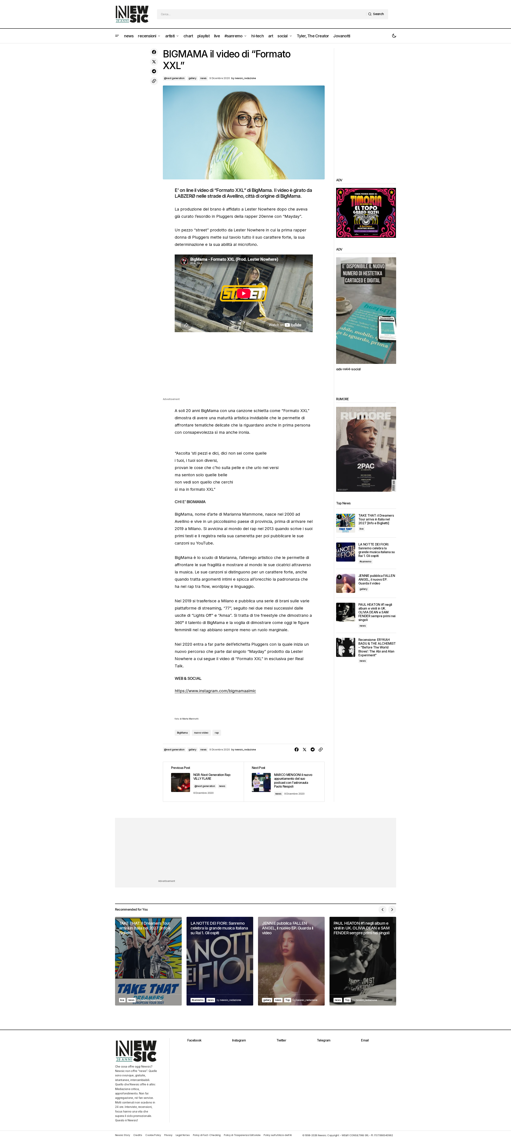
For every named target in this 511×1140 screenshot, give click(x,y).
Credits (137, 1135)
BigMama (182, 732)
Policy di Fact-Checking (207, 1135)
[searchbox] (261, 14)
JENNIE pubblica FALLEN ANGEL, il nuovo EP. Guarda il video (376, 579)
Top (287, 1000)
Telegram (323, 1040)
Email (365, 1040)
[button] (117, 36)
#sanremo (365, 561)
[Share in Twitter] (154, 62)
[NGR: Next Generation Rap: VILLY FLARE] (203, 782)
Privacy (168, 1135)
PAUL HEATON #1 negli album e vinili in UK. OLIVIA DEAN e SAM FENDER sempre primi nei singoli (377, 612)
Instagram (239, 1040)
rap (217, 732)
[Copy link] (154, 81)
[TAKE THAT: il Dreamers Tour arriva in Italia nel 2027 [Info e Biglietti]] (345, 523)
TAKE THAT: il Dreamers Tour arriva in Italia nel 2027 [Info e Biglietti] (376, 519)
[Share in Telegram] (154, 71)
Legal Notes (183, 1135)
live (362, 528)
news (203, 78)
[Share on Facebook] (154, 52)
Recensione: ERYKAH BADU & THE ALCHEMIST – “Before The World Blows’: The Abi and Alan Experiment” (377, 647)
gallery (192, 78)
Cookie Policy (153, 1135)
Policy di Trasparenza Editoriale (242, 1135)
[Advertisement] (244, 369)
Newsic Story (122, 1135)
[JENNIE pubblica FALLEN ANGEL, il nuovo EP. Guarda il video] (345, 583)
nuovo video (201, 732)
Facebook (194, 1040)
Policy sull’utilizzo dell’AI (278, 1135)
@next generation (174, 78)
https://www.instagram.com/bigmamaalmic (215, 690)
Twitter (281, 1040)
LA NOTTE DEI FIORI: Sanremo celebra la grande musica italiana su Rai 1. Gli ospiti (376, 550)
